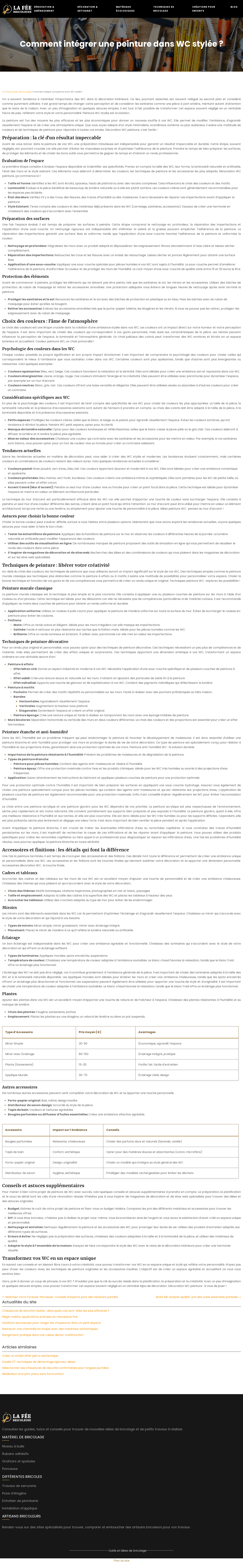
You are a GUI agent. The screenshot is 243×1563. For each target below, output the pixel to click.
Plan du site (122, 1561)
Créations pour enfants (203, 8)
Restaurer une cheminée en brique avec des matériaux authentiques (50, 1329)
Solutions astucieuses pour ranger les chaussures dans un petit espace (51, 1323)
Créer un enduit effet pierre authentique (30, 1356)
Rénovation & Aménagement (44, 8)
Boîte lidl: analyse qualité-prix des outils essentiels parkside (197, 1297)
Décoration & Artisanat (87, 8)
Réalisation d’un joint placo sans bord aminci (33, 1374)
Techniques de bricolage (163, 8)
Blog (234, 6)
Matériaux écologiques (125, 8)
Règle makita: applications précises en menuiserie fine (40, 1317)
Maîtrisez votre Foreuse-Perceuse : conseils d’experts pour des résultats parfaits (61, 1297)
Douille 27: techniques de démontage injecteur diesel (38, 1362)
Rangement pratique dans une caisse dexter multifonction (42, 1335)
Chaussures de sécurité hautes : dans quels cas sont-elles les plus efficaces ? (55, 1311)
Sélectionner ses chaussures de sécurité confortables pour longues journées (55, 1368)
